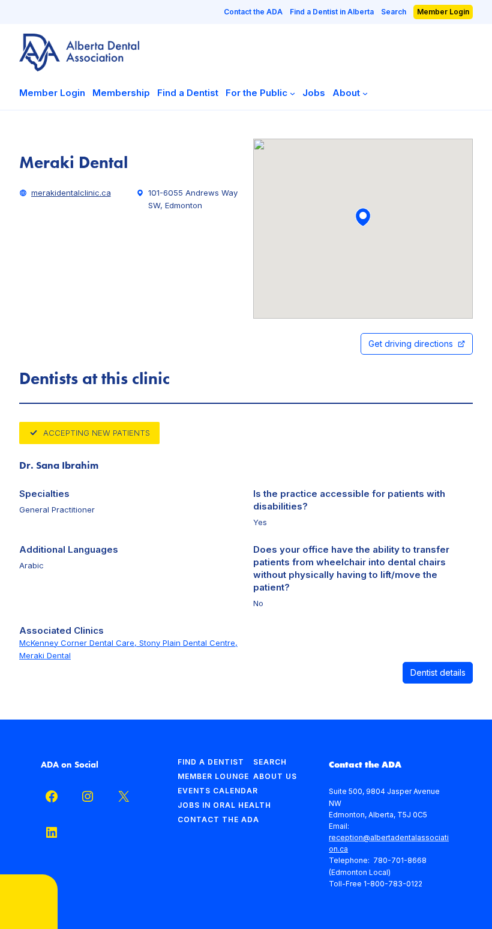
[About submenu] (365, 92)
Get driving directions (410, 343)
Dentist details (438, 672)
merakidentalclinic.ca (71, 192)
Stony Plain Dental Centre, (188, 643)
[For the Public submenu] (292, 92)
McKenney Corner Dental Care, (79, 643)
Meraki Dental (45, 655)
